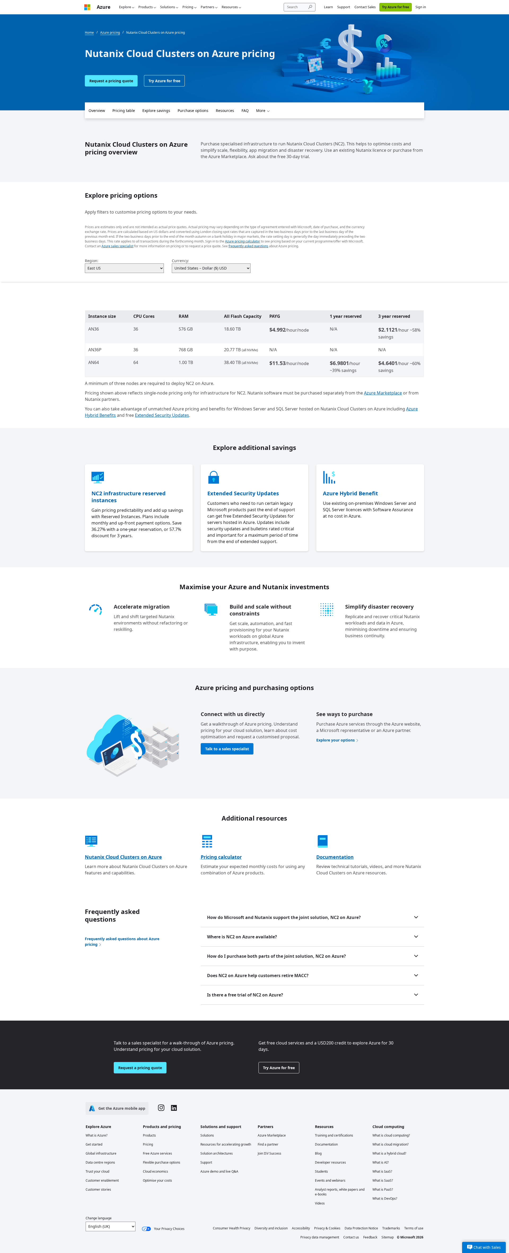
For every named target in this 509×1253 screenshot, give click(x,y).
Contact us (351, 1237)
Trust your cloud (97, 1171)
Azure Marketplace (383, 393)
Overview (97, 110)
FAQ (245, 110)
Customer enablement (102, 1180)
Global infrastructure (101, 1153)
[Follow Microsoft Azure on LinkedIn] (174, 1108)
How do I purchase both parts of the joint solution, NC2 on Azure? (276, 956)
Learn (328, 7)
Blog (318, 1153)
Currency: (180, 260)
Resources (230, 7)
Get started (94, 1144)
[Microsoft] (87, 7)
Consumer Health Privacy (231, 1228)
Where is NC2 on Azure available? (242, 937)
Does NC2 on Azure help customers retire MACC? (258, 975)
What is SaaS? (382, 1180)
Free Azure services (157, 1153)
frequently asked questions (248, 246)
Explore (125, 7)
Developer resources (330, 1162)
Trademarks (391, 1228)
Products (145, 7)
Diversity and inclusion (271, 1228)
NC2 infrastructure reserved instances (128, 497)
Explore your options (335, 740)
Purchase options (193, 110)
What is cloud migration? (390, 1144)
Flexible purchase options (161, 1162)
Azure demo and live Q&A (219, 1171)
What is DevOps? (384, 1198)
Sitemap (387, 1237)
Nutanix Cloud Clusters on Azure (123, 857)
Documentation (335, 857)
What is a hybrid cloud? (389, 1153)
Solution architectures (216, 1153)
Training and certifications (334, 1135)
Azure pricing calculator (242, 241)
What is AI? (380, 1162)
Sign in (420, 7)
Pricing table (123, 110)
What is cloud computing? (391, 1135)
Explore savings (156, 110)
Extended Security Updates (162, 415)
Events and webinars (330, 1180)
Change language (99, 1218)
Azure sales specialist (117, 246)
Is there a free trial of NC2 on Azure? (245, 995)
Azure (104, 7)
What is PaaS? (382, 1189)
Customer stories (98, 1189)
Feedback (370, 1237)
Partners (207, 7)
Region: (91, 260)
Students (321, 1171)
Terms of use (413, 1228)
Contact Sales (365, 7)
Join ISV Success (269, 1153)
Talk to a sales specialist (227, 748)
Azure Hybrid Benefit (350, 493)
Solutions (167, 7)
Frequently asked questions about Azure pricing (122, 941)
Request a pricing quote (111, 80)
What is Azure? (96, 1135)
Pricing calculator (221, 857)
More (260, 110)
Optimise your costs (157, 1180)
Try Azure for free (395, 7)
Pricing (187, 7)
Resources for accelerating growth (225, 1144)
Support (343, 7)
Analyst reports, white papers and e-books (340, 1191)
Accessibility (301, 1228)
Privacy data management (319, 1237)
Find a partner (268, 1144)
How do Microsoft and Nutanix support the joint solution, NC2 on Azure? (284, 917)
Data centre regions (100, 1162)
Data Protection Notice (361, 1228)
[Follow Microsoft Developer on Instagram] (161, 1108)
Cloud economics (155, 1171)
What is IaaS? (382, 1171)
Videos (320, 1203)
